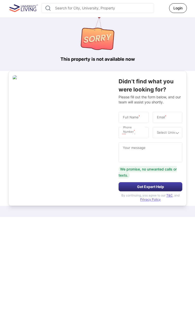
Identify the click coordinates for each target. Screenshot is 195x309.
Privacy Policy (150, 199)
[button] (125, 132)
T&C (169, 195)
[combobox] (97, 8)
